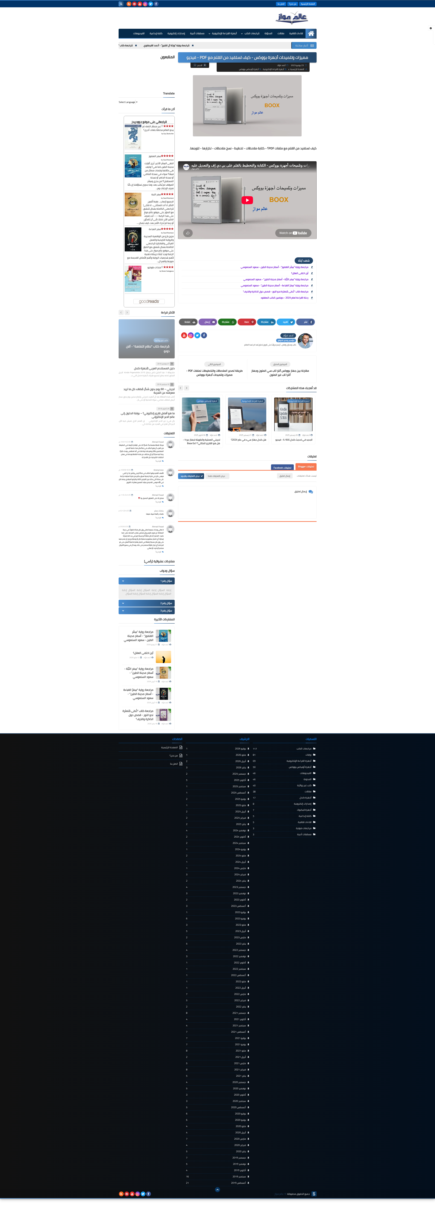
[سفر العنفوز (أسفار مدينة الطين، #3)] (133, 176)
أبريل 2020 (216, 1132)
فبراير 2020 (216, 1145)
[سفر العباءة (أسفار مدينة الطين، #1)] (133, 250)
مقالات (280, 33)
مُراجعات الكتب (252, 33)
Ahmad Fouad (158, 442)
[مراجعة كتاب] (163, 715)
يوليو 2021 (216, 1038)
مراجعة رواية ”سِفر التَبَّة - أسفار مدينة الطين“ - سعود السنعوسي (275, 279)
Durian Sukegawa (168, 271)
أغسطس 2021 (216, 1032)
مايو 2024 (216, 855)
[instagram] (145, 4)
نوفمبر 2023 (216, 893)
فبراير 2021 (216, 1069)
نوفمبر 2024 (216, 830)
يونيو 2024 (216, 849)
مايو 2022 (216, 981)
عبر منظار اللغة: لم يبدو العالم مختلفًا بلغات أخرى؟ (158, 128)
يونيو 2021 (216, 1044)
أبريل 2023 (216, 931)
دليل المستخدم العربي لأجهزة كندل (154, 368)
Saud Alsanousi (168, 159)
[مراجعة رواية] (163, 694)
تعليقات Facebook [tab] (282, 468)
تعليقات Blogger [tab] (306, 466)
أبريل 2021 (216, 1057)
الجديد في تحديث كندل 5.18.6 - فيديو (293, 439)
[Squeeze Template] (314, 1193)
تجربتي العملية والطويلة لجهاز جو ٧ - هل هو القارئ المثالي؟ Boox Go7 (201, 441)
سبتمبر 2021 (216, 1025)
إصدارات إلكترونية (176, 33)
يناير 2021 (216, 1076)
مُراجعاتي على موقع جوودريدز (149, 122)
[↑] (217, 1189)
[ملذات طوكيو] (133, 291)
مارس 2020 (216, 1139)
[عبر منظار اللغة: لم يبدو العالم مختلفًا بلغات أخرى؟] (133, 149)
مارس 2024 (216, 868)
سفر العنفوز (155, 156)
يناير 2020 (216, 1151)
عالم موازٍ (279, 1194)
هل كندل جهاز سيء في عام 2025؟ (248, 439)
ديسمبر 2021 (216, 1013)
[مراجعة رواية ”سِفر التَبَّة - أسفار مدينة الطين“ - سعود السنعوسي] (163, 673)
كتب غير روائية (304, 785)
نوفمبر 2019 (216, 1164)
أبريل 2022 (216, 988)
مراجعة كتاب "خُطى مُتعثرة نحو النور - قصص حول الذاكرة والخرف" (275, 291)
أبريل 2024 (216, 862)
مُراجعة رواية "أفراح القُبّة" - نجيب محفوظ (121, 45)
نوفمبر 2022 (216, 956)
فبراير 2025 (216, 818)
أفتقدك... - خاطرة (158, 351)
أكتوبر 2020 (216, 1095)
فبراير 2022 (216, 1000)
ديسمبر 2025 (216, 774)
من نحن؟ (292, 4)
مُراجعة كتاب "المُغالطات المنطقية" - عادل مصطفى (179, 45)
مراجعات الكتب (304, 748)
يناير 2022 (216, 1006)
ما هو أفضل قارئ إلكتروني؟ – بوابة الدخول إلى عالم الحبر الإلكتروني (148, 415)
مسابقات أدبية (197, 33)
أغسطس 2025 (216, 792)
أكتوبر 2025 (216, 780)
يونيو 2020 (216, 1120)
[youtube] (139, 4)
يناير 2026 (216, 767)
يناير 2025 (216, 824)
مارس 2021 (216, 1063)
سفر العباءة (155, 229)
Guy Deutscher (168, 133)
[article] (214, 369)
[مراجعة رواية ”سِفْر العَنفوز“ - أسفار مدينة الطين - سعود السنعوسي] (163, 636)
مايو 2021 (216, 1050)
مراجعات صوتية (303, 828)
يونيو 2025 (216, 799)
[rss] (129, 4)
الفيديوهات (139, 33)
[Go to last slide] (186, 388)
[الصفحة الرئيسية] (311, 33)
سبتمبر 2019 (216, 1176)
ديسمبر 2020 (216, 1082)
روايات (308, 754)
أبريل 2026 (216, 761)
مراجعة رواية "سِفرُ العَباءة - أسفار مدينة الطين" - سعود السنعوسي (274, 285)
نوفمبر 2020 (216, 1088)
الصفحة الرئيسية (308, 4)
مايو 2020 (216, 1126)
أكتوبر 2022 (216, 962)
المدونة (307, 779)
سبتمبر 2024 (216, 843)
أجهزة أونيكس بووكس (249, 69)
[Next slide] (180, 388)
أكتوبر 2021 (216, 1019)
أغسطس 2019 (216, 1183)
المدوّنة (268, 33)
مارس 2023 (216, 937)
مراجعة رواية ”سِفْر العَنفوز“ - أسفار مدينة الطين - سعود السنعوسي (274, 267)
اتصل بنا (281, 4)
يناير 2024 (216, 881)
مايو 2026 (216, 755)
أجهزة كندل (305, 797)
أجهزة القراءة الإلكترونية (224, 33)
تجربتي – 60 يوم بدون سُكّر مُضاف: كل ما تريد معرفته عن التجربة (149, 390)
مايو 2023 (216, 925)
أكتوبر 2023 (216, 899)
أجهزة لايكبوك (304, 810)
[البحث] (121, 3)
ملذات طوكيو (154, 267)
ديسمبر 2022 (216, 950)
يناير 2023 (216, 943)
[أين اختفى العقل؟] (163, 657)
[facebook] (156, 4)
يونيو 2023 (216, 918)
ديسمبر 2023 (216, 887)
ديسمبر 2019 (216, 1157)
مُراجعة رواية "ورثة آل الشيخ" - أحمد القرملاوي (239, 45)
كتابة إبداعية (156, 33)
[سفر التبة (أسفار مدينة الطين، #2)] (133, 215)
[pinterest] (134, 4)
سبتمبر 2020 (216, 1101)
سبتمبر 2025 (216, 786)
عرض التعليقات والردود (190, 476)
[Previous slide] (127, 312)
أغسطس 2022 (216, 975)
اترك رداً (158, 461)
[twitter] (150, 4)
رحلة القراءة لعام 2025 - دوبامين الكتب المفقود (284, 298)
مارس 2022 (216, 994)
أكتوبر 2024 (216, 836)
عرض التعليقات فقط (216, 476)
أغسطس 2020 (216, 1107)
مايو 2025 (216, 805)
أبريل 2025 (216, 811)
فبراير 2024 (216, 874)
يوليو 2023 (216, 912)
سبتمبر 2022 (216, 969)
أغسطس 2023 (216, 906)
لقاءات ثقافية (296, 33)
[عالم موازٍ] (292, 18)
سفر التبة (156, 194)
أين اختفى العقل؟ (299, 273)
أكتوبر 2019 (216, 1170)
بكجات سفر (159, 510)
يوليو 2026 (216, 748)
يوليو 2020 (216, 1113)
